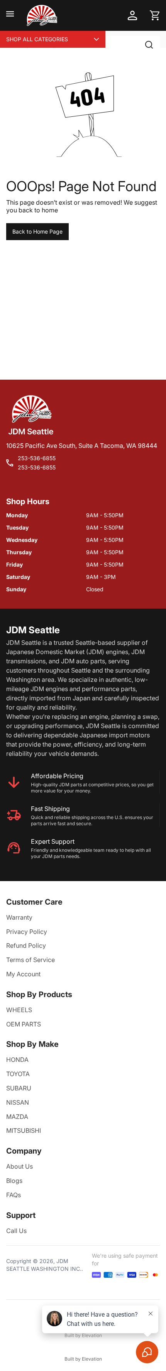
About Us (19, 1166)
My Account (23, 974)
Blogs (14, 1180)
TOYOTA (18, 1074)
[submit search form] (149, 44)
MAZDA (17, 1116)
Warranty (19, 917)
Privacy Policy (26, 931)
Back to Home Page (37, 231)
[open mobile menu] (10, 15)
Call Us (16, 1231)
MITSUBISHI (23, 1130)
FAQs (13, 1195)
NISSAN (17, 1102)
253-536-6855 (37, 458)
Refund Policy (26, 945)
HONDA (17, 1059)
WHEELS (19, 1010)
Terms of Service (30, 960)
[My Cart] (155, 15)
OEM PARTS (23, 1024)
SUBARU (18, 1088)
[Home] (41, 15)
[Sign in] (132, 15)
